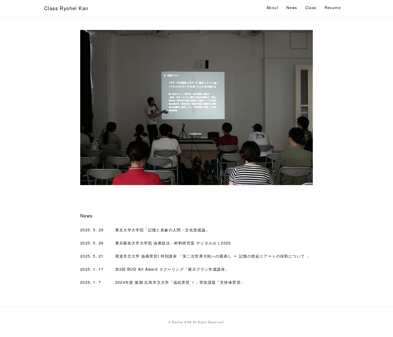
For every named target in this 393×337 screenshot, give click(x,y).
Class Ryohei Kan (66, 8)
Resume (333, 7)
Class (311, 7)
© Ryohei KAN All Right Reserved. (196, 322)
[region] (196, 107)
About (272, 7)
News (291, 7)
